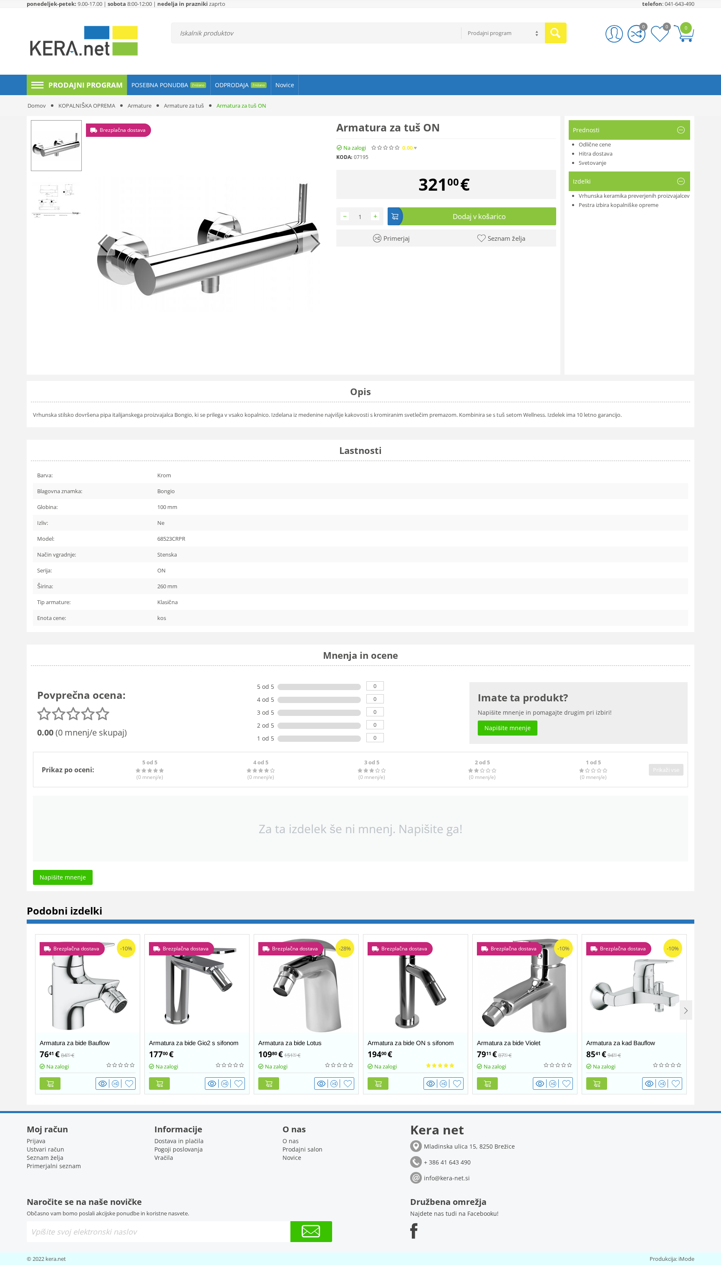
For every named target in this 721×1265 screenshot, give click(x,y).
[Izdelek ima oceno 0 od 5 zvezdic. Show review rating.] (121, 1065)
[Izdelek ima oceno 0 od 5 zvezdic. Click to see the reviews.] (386, 148)
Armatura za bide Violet (508, 1042)
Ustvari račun (45, 1149)
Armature (139, 105)
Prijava (36, 1141)
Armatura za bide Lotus (290, 1042)
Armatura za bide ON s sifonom (411, 1042)
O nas (290, 1141)
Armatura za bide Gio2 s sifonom (194, 1042)
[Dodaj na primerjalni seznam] (116, 1083)
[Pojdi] (311, 1231)
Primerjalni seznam (54, 1166)
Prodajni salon (302, 1149)
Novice (291, 1158)
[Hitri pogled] (103, 1083)
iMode (686, 1258)
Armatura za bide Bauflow (75, 1042)
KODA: (344, 157)
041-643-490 (679, 4)
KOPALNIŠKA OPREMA (86, 105)
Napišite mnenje (472, 148)
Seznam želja (45, 1158)
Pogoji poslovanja (178, 1149)
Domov (37, 105)
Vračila (163, 1158)
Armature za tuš (184, 105)
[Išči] (556, 33)
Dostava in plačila (179, 1141)
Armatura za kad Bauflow (620, 1042)
